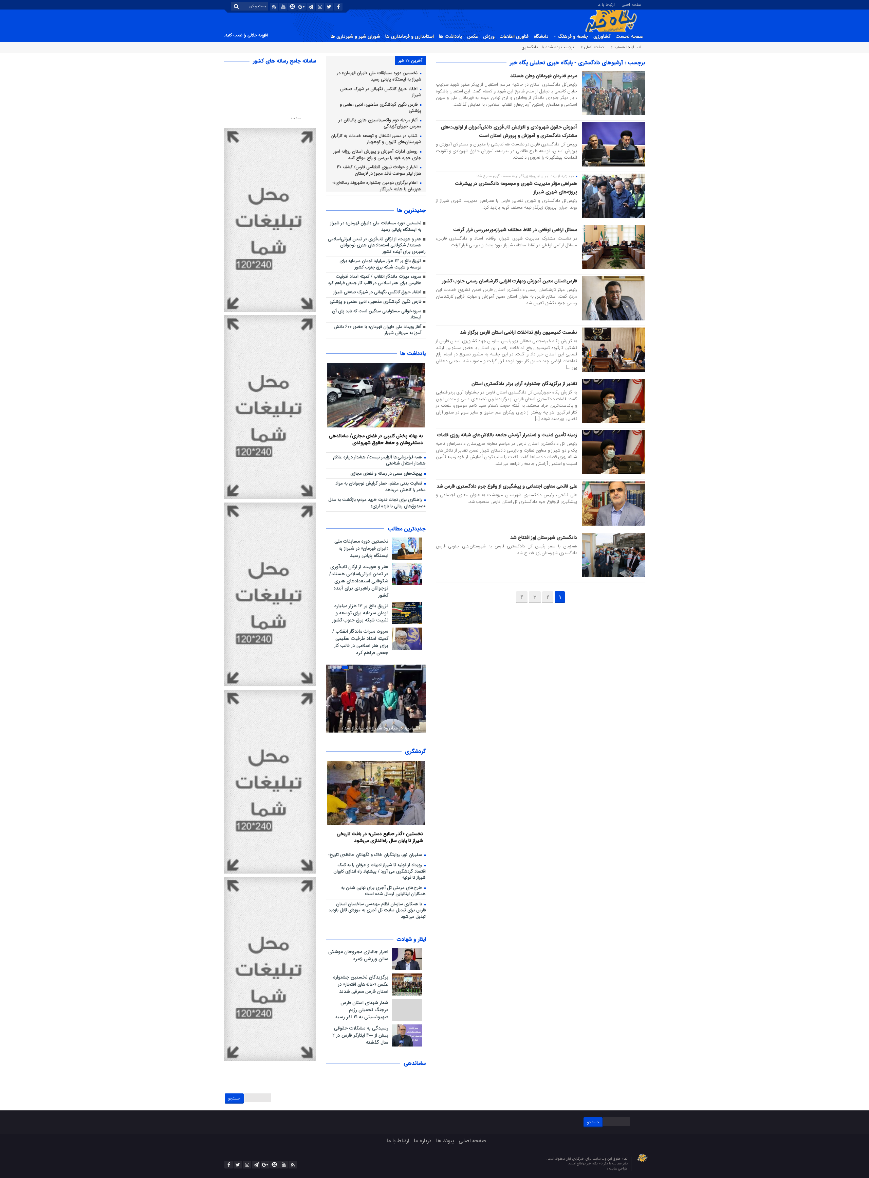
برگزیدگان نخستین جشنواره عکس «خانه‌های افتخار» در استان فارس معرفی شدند (360, 984)
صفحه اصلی (632, 4)
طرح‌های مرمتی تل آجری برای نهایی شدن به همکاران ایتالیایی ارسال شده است (383, 891)
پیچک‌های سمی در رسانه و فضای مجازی (386, 474)
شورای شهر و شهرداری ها (355, 36)
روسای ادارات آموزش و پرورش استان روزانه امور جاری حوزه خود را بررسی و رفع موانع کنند (377, 154)
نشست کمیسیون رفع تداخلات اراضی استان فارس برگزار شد (518, 332)
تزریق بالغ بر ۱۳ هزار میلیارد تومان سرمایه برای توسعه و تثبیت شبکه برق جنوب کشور (380, 264)
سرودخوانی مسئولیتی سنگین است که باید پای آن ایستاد (376, 314)
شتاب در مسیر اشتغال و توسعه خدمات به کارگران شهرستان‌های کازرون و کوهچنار (376, 139)
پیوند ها (445, 1141)
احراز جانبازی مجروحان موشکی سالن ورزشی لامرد (358, 955)
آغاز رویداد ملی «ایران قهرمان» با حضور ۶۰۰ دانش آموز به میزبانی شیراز (377, 330)
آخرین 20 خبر (410, 60)
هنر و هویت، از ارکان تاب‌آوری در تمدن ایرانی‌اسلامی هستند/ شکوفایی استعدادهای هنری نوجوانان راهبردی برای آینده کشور (377, 245)
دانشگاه (541, 36)
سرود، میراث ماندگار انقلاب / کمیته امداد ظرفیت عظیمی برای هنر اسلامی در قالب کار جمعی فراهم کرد (374, 280)
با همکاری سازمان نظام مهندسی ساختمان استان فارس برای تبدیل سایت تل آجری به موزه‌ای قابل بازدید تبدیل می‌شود (377, 910)
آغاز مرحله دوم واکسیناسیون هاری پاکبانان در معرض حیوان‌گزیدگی (380, 123)
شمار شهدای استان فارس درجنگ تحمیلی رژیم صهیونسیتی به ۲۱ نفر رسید (361, 1010)
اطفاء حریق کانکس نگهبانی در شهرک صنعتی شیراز (380, 92)
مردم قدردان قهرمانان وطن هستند (543, 76)
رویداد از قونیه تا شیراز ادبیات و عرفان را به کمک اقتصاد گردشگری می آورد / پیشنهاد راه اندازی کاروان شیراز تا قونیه (379, 871)
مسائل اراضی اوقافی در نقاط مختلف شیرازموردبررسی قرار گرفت (515, 229)
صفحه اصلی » (592, 47)
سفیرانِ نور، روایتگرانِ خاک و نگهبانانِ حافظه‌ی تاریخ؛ (376, 855)
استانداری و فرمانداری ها (409, 36)
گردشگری (415, 751)
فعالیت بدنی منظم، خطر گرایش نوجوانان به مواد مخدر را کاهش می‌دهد (380, 486)
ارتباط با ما (606, 4)
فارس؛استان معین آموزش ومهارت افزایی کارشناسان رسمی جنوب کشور (509, 281)
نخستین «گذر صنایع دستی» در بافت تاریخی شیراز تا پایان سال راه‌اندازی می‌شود (380, 837)
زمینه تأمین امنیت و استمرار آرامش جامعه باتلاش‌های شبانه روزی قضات (507, 435)
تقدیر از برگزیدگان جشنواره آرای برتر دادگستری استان (524, 383)
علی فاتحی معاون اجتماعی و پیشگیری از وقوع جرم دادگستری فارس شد (507, 486)
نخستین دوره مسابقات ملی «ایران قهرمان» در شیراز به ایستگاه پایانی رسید (379, 76)
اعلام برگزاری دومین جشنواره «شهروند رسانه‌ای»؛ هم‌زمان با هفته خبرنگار (377, 186)
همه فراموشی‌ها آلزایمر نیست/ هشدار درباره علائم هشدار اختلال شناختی (379, 460)
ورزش (489, 36)
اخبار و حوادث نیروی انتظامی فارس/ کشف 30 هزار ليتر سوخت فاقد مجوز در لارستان (379, 170)
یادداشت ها (450, 36)
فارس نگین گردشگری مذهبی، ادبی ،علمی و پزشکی (380, 108)
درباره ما (422, 1141)
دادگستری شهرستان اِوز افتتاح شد (543, 537)
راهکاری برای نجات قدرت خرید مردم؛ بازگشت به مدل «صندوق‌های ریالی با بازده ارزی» (377, 503)
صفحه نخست (629, 36)
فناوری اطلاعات (514, 36)
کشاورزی (601, 36)
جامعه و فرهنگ (573, 36)
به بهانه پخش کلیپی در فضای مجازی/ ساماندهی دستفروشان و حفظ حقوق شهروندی (376, 439)
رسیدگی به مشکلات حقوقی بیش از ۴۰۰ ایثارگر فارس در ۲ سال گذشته (360, 1035)
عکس (472, 36)
